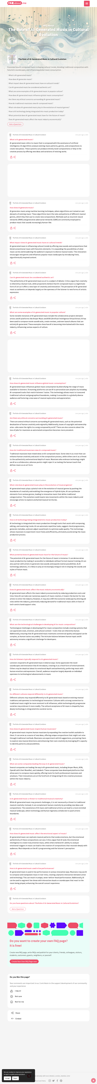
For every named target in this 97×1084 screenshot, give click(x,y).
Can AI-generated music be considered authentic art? (30, 87)
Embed (18, 1018)
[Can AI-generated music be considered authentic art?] (11, 297)
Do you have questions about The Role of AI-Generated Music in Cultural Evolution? (44, 903)
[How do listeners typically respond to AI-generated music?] (11, 679)
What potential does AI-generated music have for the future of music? (37, 115)
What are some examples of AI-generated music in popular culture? (36, 91)
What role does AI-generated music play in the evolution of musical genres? (39, 107)
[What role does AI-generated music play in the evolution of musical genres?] (11, 505)
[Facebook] (57, 1081)
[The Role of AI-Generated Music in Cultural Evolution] (12, 59)
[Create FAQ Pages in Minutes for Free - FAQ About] (16, 3)
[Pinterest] (61, 1081)
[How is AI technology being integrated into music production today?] (11, 540)
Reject (15, 1078)
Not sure (18, 996)
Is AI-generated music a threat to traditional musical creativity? (36, 798)
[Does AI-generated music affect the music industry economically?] (11, 609)
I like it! (18, 991)
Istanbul (63, 1076)
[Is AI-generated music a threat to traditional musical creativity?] (11, 818)
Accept (7, 1078)
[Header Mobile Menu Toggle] (87, 3)
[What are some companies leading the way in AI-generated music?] (11, 784)
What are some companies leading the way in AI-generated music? (37, 764)
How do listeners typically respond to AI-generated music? (34, 659)
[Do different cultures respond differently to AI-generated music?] (11, 714)
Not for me (19, 1002)
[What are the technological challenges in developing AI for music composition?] (11, 644)
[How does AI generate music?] (11, 227)
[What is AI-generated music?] (11, 156)
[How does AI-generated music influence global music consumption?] (11, 403)
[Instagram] (49, 1081)
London (57, 1076)
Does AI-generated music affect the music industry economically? (35, 119)
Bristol (52, 1076)
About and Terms (40, 1081)
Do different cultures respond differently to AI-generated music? (36, 694)
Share (17, 1013)
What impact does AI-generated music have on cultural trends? (34, 83)
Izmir (68, 1076)
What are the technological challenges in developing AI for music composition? (43, 624)
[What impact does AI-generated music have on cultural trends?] (11, 262)
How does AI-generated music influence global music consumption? (36, 95)
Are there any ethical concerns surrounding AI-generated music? (34, 99)
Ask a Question (15, 124)
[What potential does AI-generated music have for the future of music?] (11, 574)
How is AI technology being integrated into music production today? (36, 111)
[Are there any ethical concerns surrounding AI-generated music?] (11, 435)
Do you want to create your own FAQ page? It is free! (39, 943)
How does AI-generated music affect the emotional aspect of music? (38, 833)
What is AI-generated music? (20, 75)
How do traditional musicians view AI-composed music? (31, 103)
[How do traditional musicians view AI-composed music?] (11, 470)
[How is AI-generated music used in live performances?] (11, 888)
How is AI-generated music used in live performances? (32, 868)
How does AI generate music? (20, 79)
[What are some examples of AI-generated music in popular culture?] (11, 332)
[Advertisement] (48, 180)
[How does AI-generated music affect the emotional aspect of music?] (11, 853)
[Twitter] (53, 1081)
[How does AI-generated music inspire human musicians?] (11, 749)
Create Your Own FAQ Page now (24, 961)
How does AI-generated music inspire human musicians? (33, 729)
